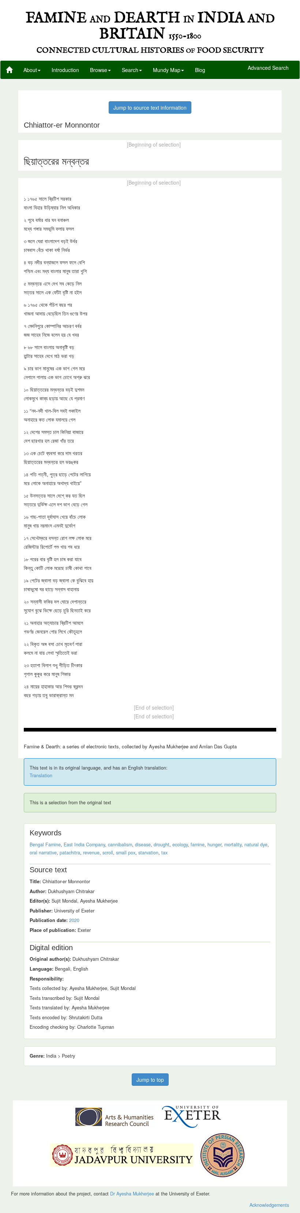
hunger (214, 844)
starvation (148, 852)
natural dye (255, 844)
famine (198, 844)
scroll (107, 852)
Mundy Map (166, 69)
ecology (180, 844)
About (30, 69)
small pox (125, 852)
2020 (74, 920)
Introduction (65, 69)
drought (161, 844)
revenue (91, 852)
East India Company (84, 844)
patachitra (70, 852)
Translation (41, 775)
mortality (232, 844)
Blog (200, 69)
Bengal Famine (45, 844)
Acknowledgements (269, 1205)
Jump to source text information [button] (150, 107)
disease (143, 844)
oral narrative (43, 852)
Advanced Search (268, 68)
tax (164, 852)
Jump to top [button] (150, 1079)
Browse (98, 69)
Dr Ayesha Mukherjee (132, 1193)
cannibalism (120, 844)
